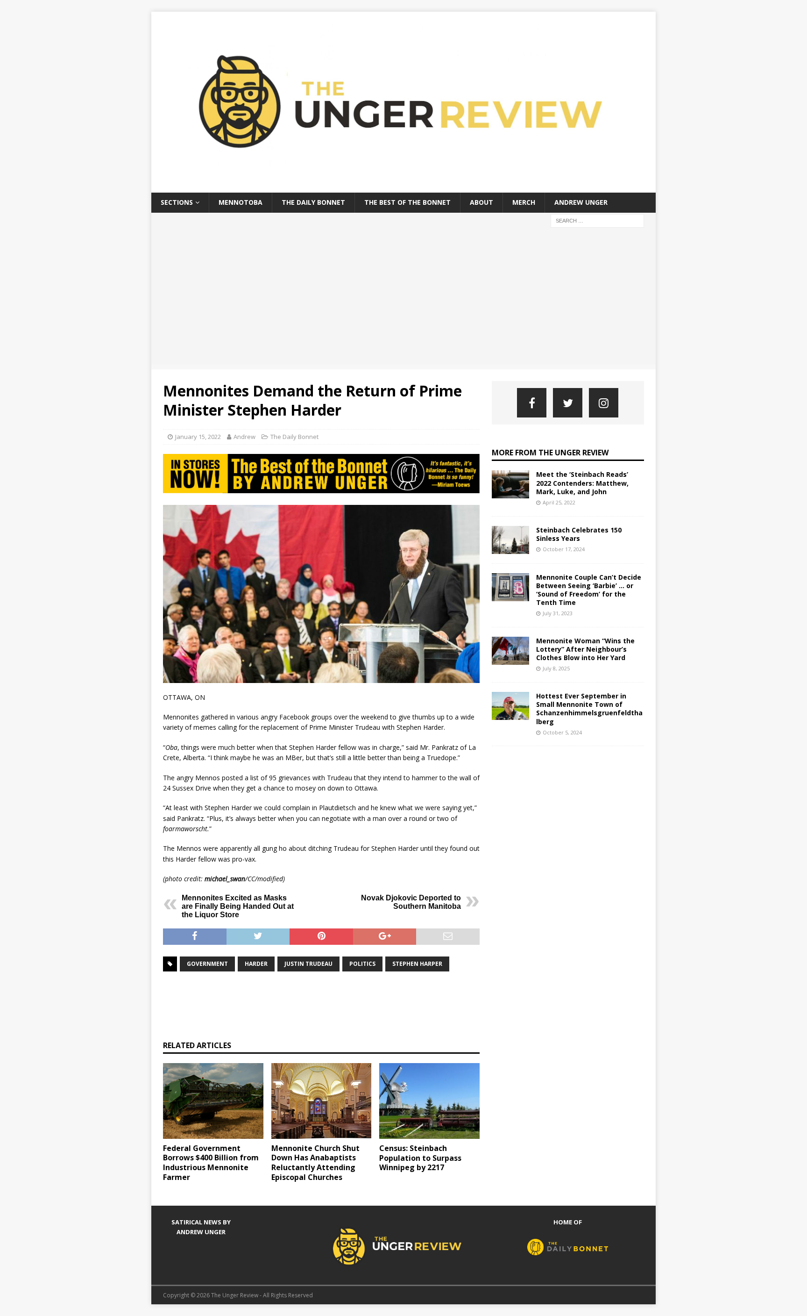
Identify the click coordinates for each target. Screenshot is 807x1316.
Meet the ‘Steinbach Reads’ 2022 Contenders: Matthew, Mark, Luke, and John (582, 483)
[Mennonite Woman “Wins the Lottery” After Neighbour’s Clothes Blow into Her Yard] (510, 651)
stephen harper (417, 964)
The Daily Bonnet (313, 202)
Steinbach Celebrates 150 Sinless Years (579, 534)
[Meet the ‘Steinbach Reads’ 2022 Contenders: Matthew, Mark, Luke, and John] (510, 484)
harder (256, 964)
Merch (523, 202)
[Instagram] (603, 402)
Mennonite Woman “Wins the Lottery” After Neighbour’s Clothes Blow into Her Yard (585, 649)
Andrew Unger (581, 202)
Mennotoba (240, 202)
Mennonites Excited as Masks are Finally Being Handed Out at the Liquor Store (238, 906)
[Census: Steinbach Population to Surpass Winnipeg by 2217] (429, 1100)
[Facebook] (531, 402)
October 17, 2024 (564, 549)
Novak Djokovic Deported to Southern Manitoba (411, 902)
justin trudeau (308, 964)
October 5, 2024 (562, 732)
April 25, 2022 (559, 502)
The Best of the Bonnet (407, 202)
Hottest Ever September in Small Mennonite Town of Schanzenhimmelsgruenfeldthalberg (589, 708)
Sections (177, 202)
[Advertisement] (403, 299)
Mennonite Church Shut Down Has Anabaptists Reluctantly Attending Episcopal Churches (315, 1162)
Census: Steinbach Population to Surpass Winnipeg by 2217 (420, 1158)
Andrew (244, 436)
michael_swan (225, 878)
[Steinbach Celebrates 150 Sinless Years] (510, 540)
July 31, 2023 (558, 613)
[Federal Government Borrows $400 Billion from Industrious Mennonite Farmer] (213, 1100)
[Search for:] (597, 220)
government (207, 964)
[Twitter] (567, 402)
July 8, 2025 (556, 668)
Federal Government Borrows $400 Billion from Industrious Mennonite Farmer (211, 1162)
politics (362, 964)
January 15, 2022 (198, 436)
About (481, 202)
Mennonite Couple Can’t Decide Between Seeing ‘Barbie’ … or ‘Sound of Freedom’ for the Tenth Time (588, 590)
